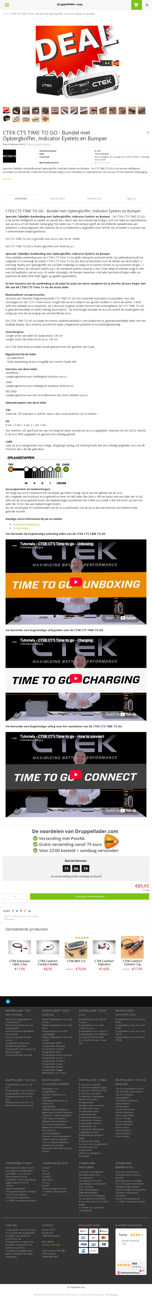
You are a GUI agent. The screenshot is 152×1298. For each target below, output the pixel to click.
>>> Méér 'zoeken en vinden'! (130, 1201)
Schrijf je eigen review (38, 144)
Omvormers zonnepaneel (92, 1195)
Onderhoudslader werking (19, 1055)
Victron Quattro (123, 1133)
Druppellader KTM (51, 1052)
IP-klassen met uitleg (89, 1141)
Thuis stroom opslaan (16, 1194)
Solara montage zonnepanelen (130, 1189)
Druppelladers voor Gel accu (93, 1031)
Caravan (46, 1173)
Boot (44, 1170)
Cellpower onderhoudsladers (56, 1115)
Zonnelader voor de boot (18, 1173)
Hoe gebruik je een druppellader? (88, 1148)
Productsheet (21, 528)
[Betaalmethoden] (83, 1231)
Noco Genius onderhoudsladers (51, 1132)
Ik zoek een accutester (90, 1093)
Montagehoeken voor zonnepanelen (89, 1176)
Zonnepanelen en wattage (128, 1180)
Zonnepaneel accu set (90, 1180)
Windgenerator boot (89, 1108)
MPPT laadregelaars (88, 1189)
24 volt (45, 1185)
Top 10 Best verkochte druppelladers (126, 1102)
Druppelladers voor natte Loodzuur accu (91, 1027)
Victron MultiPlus (123, 1124)
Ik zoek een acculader (90, 1084)
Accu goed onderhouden (91, 1037)
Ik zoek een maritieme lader (93, 1090)
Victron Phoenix (123, 1130)
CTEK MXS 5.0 (76, 961)
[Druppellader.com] (69, 4)
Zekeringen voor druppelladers (50, 1090)
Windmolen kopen (88, 1099)
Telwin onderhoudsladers (55, 1139)
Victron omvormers (125, 1109)
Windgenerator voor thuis (91, 1105)
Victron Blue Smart (124, 1115)
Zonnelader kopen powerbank (21, 1179)
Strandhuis (47, 1179)
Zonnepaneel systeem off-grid (21, 1191)
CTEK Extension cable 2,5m (19, 962)
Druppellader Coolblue (90, 1120)
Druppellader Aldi (87, 1114)
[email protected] (51, 1244)
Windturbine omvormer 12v (19, 1102)
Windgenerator (86, 1102)
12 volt (45, 1182)
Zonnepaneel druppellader (19, 1170)
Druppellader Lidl (87, 1126)
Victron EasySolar (124, 1121)
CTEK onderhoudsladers (54, 1118)
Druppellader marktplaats (91, 1096)
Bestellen (19, 976)
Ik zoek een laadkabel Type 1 (93, 1087)
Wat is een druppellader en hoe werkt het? (19, 1021)
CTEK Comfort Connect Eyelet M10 (48, 964)
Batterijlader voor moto (54, 1072)
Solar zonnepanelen (16, 1188)
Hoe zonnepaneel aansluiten (129, 1183)
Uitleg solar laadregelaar (127, 1186)
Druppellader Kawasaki (53, 1046)
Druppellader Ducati (52, 1063)
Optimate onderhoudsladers (56, 1136)
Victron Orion (122, 1127)
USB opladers (48, 1106)
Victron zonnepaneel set (127, 1198)
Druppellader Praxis (89, 1132)
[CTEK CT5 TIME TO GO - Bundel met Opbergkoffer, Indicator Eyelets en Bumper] (77, 63)
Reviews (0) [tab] (94, 198)
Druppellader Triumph (53, 1060)
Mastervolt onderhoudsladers (57, 1127)
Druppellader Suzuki (52, 1057)
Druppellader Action (89, 1111)
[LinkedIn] (8, 1001)
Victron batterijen (124, 1112)
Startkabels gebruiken (16, 1046)
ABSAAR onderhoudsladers (55, 1109)
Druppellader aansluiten (18, 1043)
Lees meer (7, 179)
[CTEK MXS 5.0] (76, 947)
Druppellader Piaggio (52, 1069)
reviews (114, 1294)
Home (6, 13)
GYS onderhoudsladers (53, 1124)
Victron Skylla (122, 1136)
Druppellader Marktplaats (91, 1129)
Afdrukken (9, 919)
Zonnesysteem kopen (16, 1176)
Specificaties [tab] (57, 198)
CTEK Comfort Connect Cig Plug (132, 964)
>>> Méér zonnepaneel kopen (21, 1200)
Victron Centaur (123, 1118)
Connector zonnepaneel (91, 1171)
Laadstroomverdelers (53, 1145)
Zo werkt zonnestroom (126, 1171)
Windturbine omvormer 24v (19, 1105)
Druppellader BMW (51, 1043)
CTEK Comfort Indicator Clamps (104, 964)
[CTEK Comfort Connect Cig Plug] (132, 947)
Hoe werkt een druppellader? (93, 1144)
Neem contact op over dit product (21, 916)
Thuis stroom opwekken (18, 1197)
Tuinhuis (46, 1176)
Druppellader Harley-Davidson (57, 1055)
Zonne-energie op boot (54, 1188)
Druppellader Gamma (90, 1123)
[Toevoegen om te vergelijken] (148, 132)
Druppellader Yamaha (53, 1049)
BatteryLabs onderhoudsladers (57, 1112)
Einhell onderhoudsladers (55, 1121)
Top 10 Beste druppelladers (129, 1091)
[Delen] (12, 911)
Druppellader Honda (52, 1066)
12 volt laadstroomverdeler (92, 1198)
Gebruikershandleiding (26, 524)
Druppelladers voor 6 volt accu (21, 1090)
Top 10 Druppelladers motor (129, 1088)
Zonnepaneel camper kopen (20, 1167)
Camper (46, 1167)
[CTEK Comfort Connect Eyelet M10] (48, 947)
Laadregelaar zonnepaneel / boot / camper (93, 1185)
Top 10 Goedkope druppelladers (124, 1096)
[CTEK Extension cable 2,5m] (19, 947)
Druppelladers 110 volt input (20, 1093)
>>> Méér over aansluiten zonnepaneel (92, 1209)
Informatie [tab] (21, 198)
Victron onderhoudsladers (55, 1142)
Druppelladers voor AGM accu (94, 1034)
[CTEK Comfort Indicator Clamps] (104, 947)
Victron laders (122, 1106)
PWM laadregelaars (88, 1192)
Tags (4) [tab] (131, 198)
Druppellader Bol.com (90, 1117)
